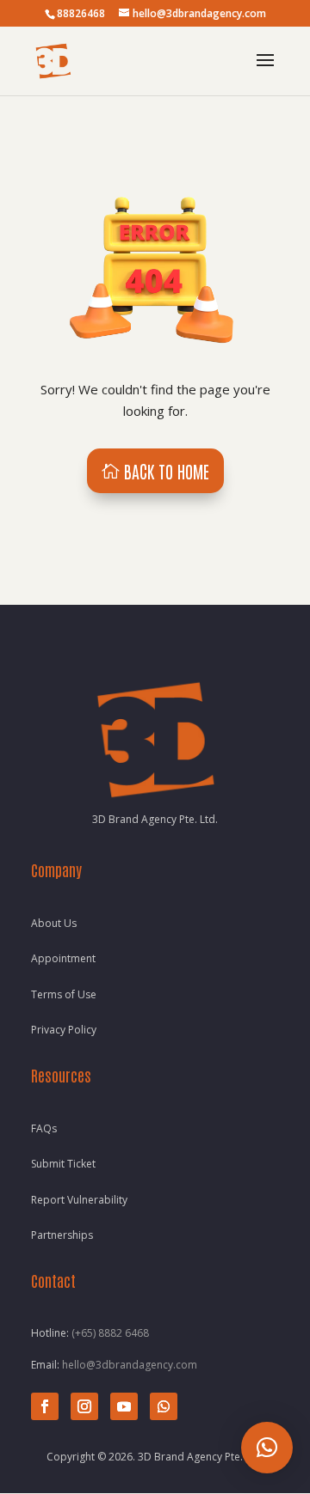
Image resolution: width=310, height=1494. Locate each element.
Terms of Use (63, 994)
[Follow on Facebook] (45, 1406)
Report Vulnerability (79, 1199)
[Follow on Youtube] (124, 1406)
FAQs (44, 1128)
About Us (54, 923)
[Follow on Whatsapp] (163, 1406)
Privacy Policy (63, 1029)
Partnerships (62, 1235)
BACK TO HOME (166, 471)
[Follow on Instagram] (84, 1406)
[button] (267, 1447)
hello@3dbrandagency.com (129, 1364)
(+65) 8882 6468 (110, 1333)
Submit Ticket (63, 1163)
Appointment (63, 958)
